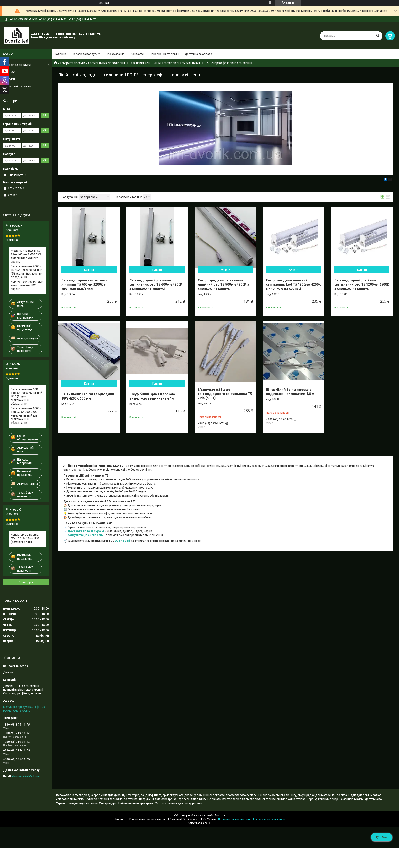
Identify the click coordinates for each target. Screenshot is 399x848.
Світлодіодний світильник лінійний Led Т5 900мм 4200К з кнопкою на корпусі (223, 284)
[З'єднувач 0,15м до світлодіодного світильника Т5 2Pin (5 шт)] (225, 351)
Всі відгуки (26, 582)
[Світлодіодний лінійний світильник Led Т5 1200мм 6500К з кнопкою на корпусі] (362, 237)
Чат (384, 837)
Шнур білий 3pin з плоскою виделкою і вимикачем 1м (152, 396)
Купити (89, 269)
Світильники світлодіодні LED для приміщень (119, 63)
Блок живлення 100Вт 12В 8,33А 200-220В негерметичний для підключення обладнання (26, 415)
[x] (390, 180)
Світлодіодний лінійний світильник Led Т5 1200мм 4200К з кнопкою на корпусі (293, 284)
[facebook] (385, 180)
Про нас (9, 72)
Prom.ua (220, 815)
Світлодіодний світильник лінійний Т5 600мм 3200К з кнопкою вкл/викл (84, 284)
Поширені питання (17, 86)
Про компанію (115, 54)
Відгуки (9, 79)
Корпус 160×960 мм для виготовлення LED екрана (27, 285)
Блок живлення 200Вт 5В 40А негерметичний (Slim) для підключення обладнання (26, 272)
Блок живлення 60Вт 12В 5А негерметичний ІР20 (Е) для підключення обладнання (26, 396)
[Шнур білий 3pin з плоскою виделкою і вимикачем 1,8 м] (293, 351)
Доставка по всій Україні (86, 531)
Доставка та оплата (198, 54)
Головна (60, 54)
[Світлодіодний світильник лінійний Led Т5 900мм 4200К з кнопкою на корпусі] (225, 237)
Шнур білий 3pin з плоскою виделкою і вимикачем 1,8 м (290, 392)
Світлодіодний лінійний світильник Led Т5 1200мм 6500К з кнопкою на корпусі (361, 284)
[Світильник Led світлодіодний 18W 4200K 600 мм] (89, 351)
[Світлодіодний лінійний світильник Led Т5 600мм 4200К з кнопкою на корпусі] (157, 237)
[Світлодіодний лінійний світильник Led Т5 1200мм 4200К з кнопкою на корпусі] (293, 237)
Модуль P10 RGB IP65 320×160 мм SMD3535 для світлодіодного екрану (26, 256)
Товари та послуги (84, 54)
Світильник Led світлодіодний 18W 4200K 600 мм (87, 396)
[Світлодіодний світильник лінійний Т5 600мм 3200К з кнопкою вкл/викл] (89, 237)
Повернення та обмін (164, 54)
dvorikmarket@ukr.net (26, 776)
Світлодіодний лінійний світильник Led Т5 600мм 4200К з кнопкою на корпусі (155, 284)
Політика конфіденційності (268, 819)
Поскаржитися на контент (234, 819)
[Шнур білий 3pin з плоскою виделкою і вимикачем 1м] (157, 351)
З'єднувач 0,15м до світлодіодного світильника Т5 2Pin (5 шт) (225, 394)
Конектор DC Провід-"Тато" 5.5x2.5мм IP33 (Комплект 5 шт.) (25, 538)
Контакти (137, 54)
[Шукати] (377, 35)
